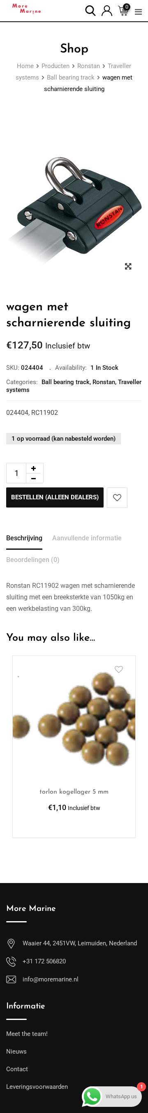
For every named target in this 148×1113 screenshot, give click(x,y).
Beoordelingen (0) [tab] (33, 560)
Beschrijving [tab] (24, 538)
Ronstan (103, 382)
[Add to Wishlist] (117, 497)
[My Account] (106, 10)
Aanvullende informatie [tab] (87, 538)
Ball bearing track (66, 382)
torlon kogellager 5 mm (74, 792)
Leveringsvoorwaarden (37, 1086)
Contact (17, 1069)
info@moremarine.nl (51, 979)
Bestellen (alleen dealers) (55, 497)
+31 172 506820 (44, 961)
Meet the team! (27, 1034)
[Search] (90, 10)
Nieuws (16, 1051)
